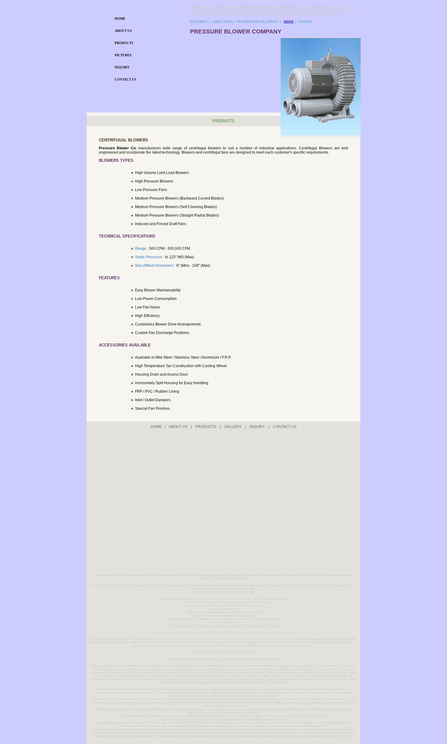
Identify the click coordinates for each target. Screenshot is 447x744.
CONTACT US (125, 79)
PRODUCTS (124, 43)
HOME (120, 18)
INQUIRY (122, 67)
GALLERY (232, 427)
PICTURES (123, 55)
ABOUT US (123, 31)
